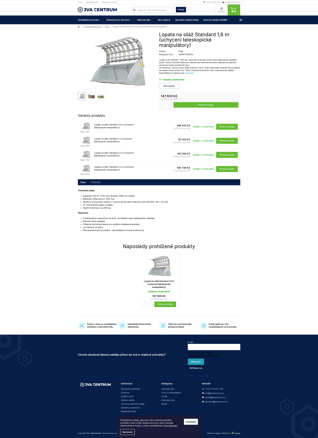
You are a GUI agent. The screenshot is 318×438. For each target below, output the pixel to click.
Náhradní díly (168, 389)
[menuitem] (89, 20)
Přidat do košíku (205, 105)
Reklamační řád (92, 2)
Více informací (170, 425)
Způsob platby (128, 400)
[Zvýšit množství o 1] (171, 105)
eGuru (218, 433)
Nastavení (127, 432)
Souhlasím (191, 421)
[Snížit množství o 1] (168, 105)
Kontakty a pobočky (109, 2)
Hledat (181, 9)
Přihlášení (221, 12)
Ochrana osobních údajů (132, 404)
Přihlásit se (195, 363)
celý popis (189, 73)
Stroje (164, 396)
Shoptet (237, 433)
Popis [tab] (83, 182)
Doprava (125, 392)
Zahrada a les (168, 400)
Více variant (169, 86)
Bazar (164, 404)
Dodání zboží (127, 396)
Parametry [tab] (96, 182)
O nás (80, 2)
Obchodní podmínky (130, 389)
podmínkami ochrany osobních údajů (203, 355)
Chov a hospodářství (171, 392)
